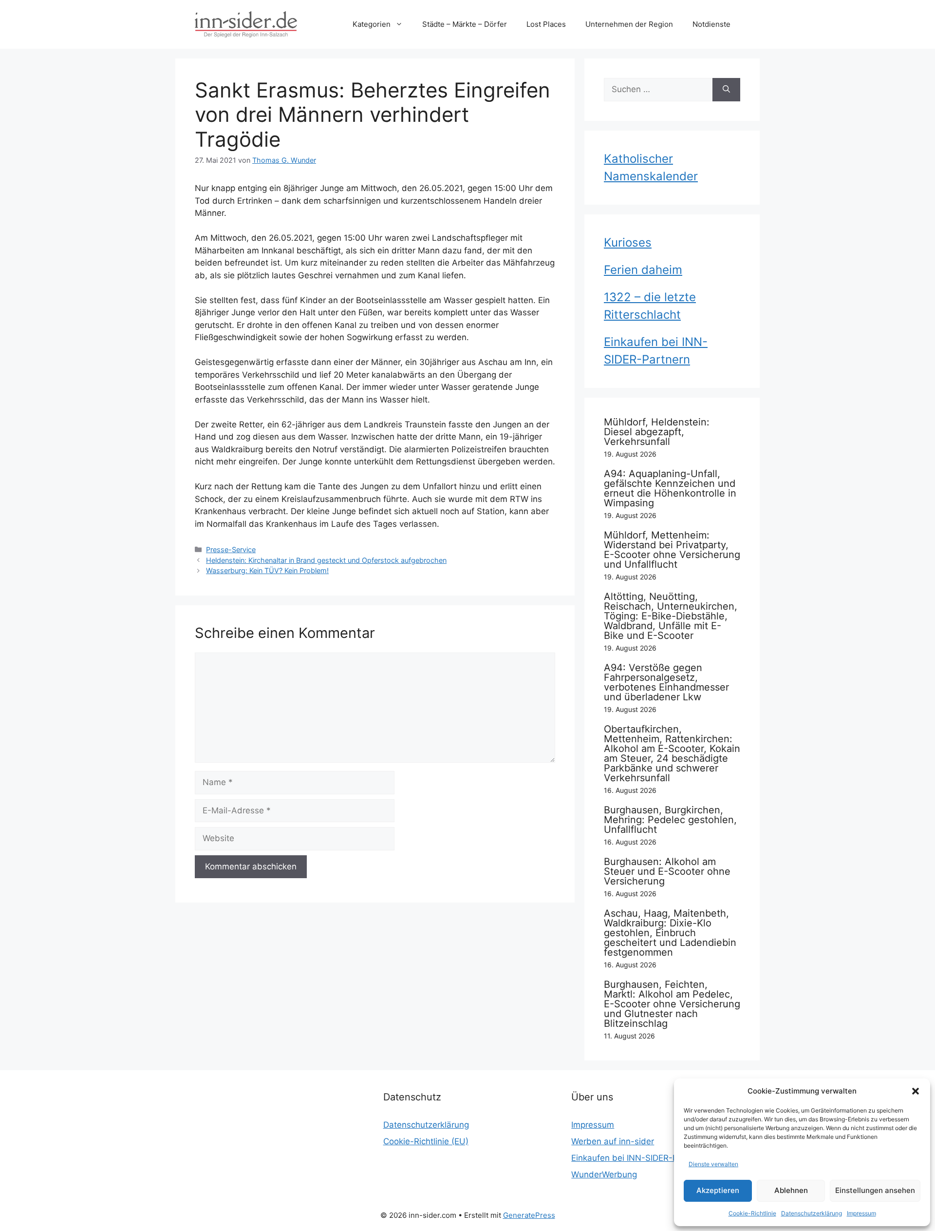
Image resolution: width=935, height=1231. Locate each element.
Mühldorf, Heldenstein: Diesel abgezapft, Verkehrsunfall (657, 431)
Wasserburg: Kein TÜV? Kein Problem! (267, 570)
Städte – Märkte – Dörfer (464, 24)
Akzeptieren (717, 1190)
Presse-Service (231, 549)
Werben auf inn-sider (612, 1141)
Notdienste (711, 24)
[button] (915, 1091)
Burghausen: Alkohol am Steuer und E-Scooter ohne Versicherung (667, 871)
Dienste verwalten (713, 1164)
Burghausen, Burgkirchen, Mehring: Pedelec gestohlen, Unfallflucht (670, 819)
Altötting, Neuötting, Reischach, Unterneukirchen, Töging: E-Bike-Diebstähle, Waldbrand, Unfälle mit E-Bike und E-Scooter (670, 616)
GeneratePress (529, 1215)
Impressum (861, 1213)
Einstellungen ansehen (875, 1190)
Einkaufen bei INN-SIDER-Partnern (639, 1158)
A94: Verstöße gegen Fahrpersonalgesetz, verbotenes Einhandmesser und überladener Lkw (666, 682)
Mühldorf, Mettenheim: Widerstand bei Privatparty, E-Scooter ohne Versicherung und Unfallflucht (672, 549)
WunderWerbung (604, 1174)
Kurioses (628, 242)
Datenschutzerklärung (811, 1213)
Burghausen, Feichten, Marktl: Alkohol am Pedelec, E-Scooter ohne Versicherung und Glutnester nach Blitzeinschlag (672, 1004)
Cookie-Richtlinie (752, 1213)
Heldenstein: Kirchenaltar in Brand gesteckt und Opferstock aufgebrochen (326, 560)
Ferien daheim (643, 270)
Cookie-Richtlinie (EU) (425, 1141)
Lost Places (546, 24)
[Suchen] (726, 89)
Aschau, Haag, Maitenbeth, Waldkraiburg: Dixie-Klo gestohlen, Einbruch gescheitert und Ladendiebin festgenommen (670, 932)
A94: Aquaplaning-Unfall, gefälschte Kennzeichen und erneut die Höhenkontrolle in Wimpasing (670, 488)
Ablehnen (791, 1190)
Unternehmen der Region (629, 24)
